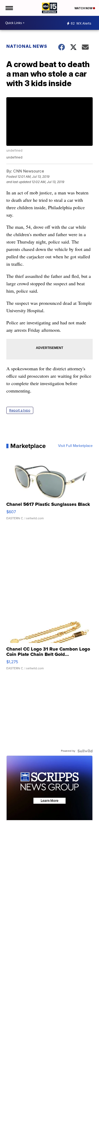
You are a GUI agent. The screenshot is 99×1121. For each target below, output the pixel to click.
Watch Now (83, 8)
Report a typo (19, 410)
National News (26, 46)
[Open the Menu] (9, 8)
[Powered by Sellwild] (85, 751)
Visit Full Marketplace (75, 446)
